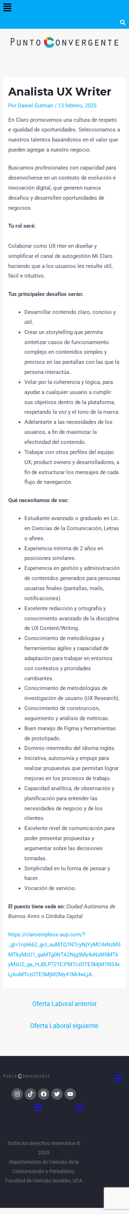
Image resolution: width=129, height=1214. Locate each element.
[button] (7, 8)
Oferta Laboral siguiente (64, 1025)
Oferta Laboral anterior (64, 1003)
